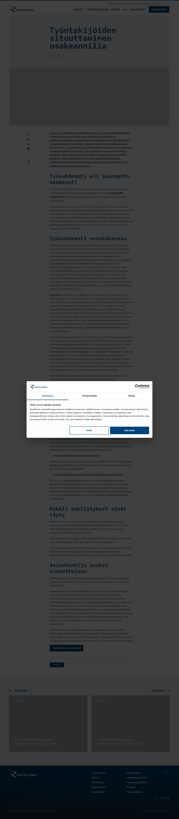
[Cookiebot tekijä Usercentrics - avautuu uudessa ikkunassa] (137, 386)
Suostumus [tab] (47, 396)
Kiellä (89, 430)
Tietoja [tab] (131, 396)
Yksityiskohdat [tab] (89, 396)
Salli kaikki (129, 430)
